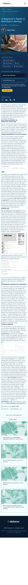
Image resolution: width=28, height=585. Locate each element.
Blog (18, 63)
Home (4, 9)
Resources (9, 9)
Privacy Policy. (7, 87)
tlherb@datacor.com (6, 401)
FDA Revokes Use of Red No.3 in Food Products (13, 483)
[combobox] (13, 76)
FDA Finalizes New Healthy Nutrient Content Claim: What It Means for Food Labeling (13, 507)
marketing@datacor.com (16, 409)
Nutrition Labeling (19, 66)
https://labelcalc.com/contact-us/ (16, 403)
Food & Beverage (8, 63)
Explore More (13, 419)
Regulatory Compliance (9, 60)
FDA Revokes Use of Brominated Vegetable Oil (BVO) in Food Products (13, 438)
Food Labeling (7, 66)
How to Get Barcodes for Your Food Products (12, 461)
